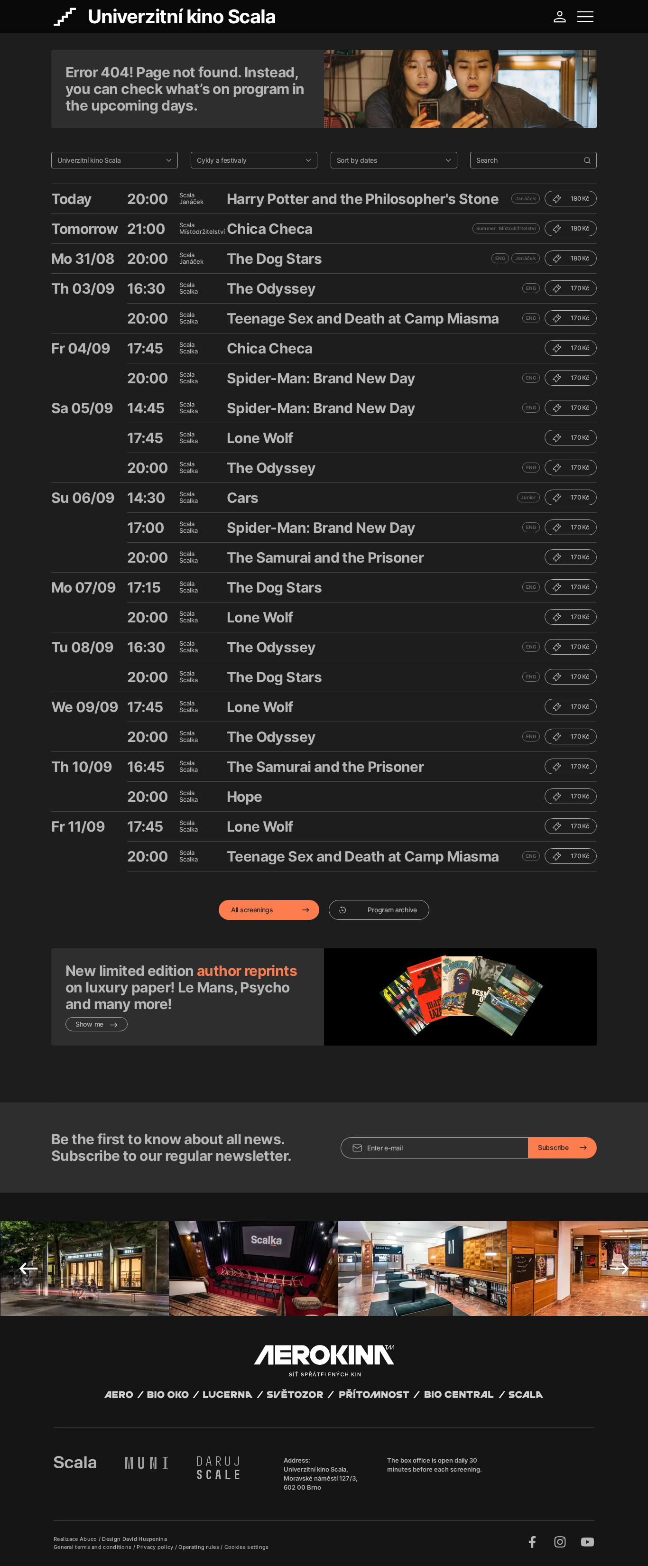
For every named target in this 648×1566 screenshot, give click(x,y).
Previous (28, 1268)
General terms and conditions (93, 1547)
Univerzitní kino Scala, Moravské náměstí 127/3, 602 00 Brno (321, 1478)
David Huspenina (144, 1539)
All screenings (252, 910)
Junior (528, 497)
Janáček (525, 198)
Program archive (392, 910)
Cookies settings (246, 1547)
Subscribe (553, 1147)
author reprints (247, 970)
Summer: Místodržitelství (506, 228)
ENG (500, 258)
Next (619, 1268)
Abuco (88, 1539)
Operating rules (199, 1547)
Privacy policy (156, 1547)
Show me (90, 1024)
